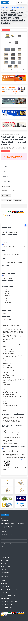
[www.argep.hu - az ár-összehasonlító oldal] (21, 498)
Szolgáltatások (5, 586)
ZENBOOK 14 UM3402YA (7, 9)
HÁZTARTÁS (3, 538)
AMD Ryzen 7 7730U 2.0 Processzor (11, 231)
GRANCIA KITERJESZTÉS (7, 176)
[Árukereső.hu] (21, 503)
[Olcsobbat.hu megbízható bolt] (7, 505)
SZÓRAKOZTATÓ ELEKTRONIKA (8, 550)
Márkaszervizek (5, 598)
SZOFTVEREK (4, 162)
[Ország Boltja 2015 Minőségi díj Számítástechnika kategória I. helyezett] (7, 490)
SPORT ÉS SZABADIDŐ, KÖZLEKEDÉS (9, 544)
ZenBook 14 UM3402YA (14, 134)
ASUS (15, 9)
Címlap (2, 7)
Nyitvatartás (4, 583)
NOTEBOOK (22, 7)
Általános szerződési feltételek (9, 595)
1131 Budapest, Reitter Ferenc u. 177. (9, 518)
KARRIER (3, 580)
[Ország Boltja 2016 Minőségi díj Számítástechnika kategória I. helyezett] (21, 490)
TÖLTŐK (3, 171)
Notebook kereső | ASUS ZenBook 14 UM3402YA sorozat (14, 206)
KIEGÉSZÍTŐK (4, 166)
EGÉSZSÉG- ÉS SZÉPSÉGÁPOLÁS (8, 535)
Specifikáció (6, 195)
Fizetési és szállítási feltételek (9, 589)
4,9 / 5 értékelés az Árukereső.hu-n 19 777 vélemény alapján (13, 523)
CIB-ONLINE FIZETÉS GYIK (6, 604)
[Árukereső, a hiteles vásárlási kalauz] (7, 498)
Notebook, (7, 134)
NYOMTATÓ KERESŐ (5, 566)
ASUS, (3, 134)
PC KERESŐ (3, 569)
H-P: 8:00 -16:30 (5, 522)
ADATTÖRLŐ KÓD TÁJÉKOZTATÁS (8, 607)
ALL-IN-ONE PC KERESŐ (6, 557)
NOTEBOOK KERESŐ (5, 563)
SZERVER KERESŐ (5, 572)
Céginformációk (5, 592)
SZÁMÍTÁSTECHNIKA (15, 7)
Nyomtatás (18, 200)
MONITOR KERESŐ (5, 560)
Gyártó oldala (7, 200)
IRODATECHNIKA (4, 541)
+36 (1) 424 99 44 (5, 520)
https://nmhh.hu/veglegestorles (18, 459)
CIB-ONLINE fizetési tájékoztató (9, 601)
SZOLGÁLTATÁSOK (6, 181)
